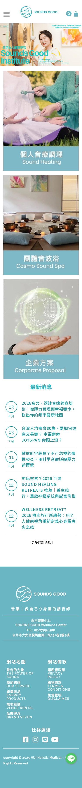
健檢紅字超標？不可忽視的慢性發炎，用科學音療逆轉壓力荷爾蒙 (49, 459)
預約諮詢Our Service (18, 684)
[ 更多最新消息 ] (41, 543)
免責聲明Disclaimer (58, 697)
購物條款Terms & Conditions (59, 686)
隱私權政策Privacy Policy (56, 673)
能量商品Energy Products (16, 695)
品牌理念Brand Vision (19, 715)
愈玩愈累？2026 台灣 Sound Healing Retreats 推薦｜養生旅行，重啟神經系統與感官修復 (49, 487)
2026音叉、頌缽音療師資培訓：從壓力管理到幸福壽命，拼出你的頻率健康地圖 (49, 409)
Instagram (36, 739)
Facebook (26, 739)
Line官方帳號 (46, 739)
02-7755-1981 (45, 630)
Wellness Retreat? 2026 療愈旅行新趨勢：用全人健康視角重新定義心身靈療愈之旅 (49, 518)
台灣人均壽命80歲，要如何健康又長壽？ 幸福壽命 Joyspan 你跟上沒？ (49, 434)
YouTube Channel (55, 739)
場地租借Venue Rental (20, 706)
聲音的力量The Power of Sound (20, 673)
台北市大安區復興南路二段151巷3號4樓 (41, 635)
